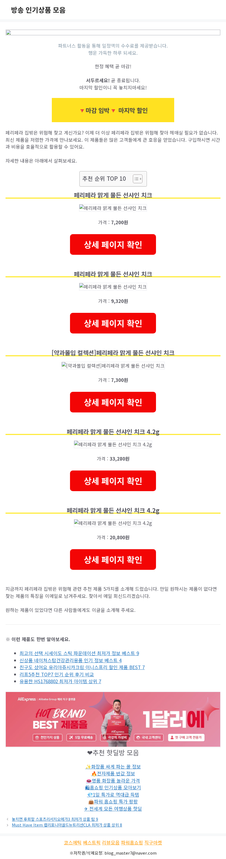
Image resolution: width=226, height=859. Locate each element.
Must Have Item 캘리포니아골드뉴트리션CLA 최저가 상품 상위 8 (67, 825)
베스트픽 (92, 842)
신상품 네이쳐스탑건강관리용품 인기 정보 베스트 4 (71, 660)
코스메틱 (73, 842)
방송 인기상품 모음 (38, 10)
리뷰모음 (111, 842)
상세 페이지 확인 (113, 244)
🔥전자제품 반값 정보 (113, 773)
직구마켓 (153, 842)
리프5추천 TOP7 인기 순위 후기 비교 (57, 674)
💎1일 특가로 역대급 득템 (113, 794)
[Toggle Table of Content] (135, 179)
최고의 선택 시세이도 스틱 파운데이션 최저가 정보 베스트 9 (79, 653)
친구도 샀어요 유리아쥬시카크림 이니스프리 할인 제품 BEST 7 (82, 667)
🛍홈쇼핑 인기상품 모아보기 (113, 787)
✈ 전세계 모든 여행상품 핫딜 (113, 808)
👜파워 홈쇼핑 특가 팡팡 (113, 801)
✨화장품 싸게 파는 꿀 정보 (113, 766)
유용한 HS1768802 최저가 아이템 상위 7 (60, 681)
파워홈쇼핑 (132, 842)
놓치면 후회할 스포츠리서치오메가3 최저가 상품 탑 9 (55, 819)
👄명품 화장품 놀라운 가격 (113, 780)
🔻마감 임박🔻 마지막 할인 (113, 110)
